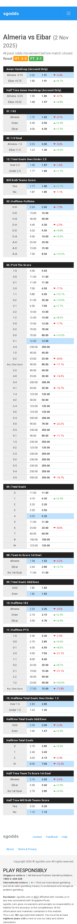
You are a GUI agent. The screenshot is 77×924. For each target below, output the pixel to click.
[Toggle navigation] (68, 13)
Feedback (52, 836)
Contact (37, 836)
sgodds (11, 13)
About (10, 849)
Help (64, 836)
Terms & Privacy (27, 849)
